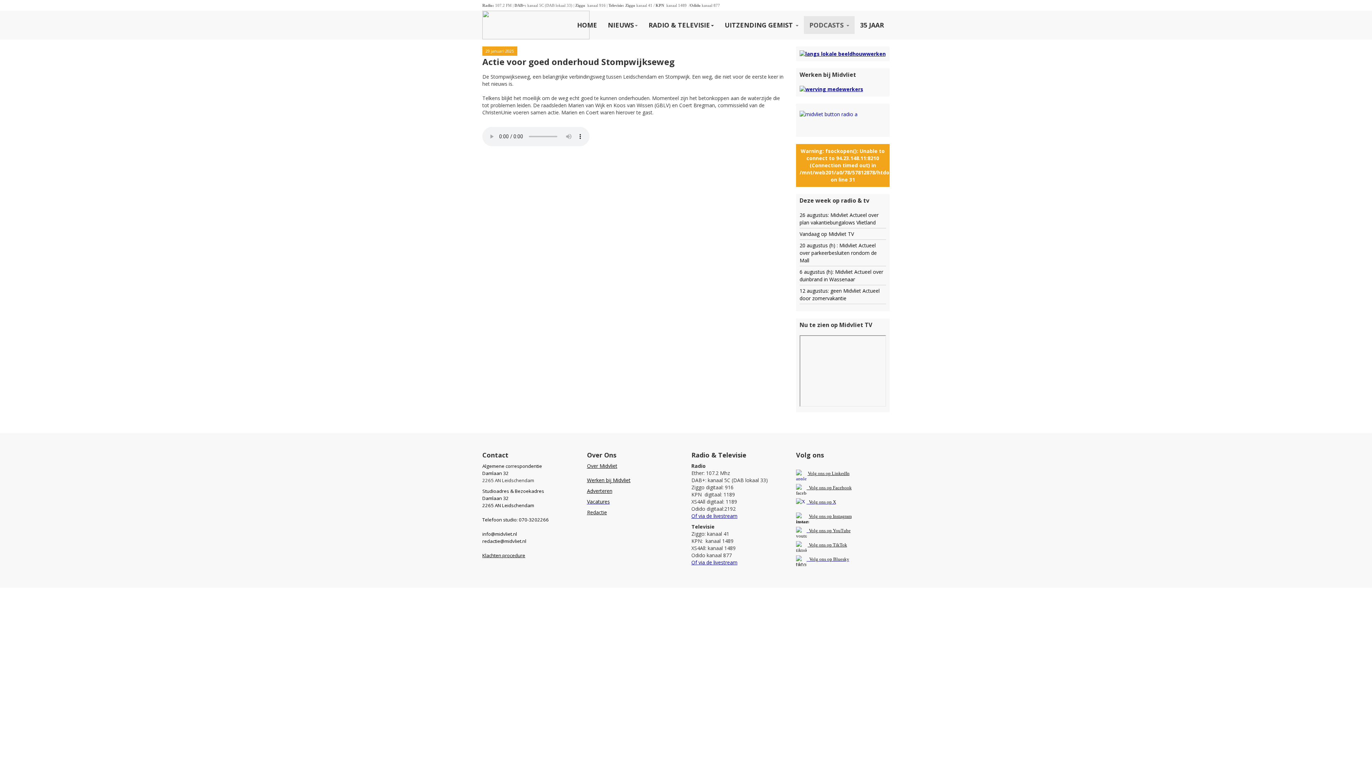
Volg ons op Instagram (830, 516)
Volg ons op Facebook (829, 487)
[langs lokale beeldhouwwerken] (843, 53)
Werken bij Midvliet (609, 480)
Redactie (597, 512)
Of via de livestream (714, 516)
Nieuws (621, 25)
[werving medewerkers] (831, 88)
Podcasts (827, 25)
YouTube (842, 530)
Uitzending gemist (760, 25)
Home (587, 25)
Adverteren (599, 491)
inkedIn (829, 473)
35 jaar (872, 25)
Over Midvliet (602, 465)
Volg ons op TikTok (827, 545)
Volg (814, 530)
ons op (825, 530)
